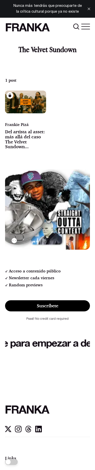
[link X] (8, 431)
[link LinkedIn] (38, 431)
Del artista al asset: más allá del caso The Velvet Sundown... (25, 139)
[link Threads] (28, 431)
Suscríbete (47, 305)
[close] (89, 9)
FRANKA (27, 28)
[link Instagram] (18, 431)
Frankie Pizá (17, 124)
